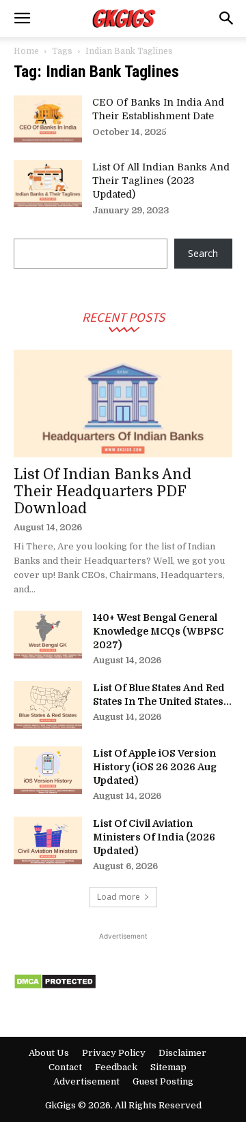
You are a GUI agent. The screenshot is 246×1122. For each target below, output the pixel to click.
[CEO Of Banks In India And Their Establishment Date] (48, 118)
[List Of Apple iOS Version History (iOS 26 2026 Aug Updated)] (48, 770)
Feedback (116, 1067)
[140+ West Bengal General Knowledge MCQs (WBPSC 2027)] (48, 634)
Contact (65, 1067)
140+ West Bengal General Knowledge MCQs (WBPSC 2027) (158, 631)
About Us (49, 1053)
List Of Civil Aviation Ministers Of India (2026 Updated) (154, 837)
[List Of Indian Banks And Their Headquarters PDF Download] (123, 403)
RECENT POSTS (123, 316)
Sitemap (168, 1067)
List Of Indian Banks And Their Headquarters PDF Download (102, 491)
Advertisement (86, 1081)
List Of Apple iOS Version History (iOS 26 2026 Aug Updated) (155, 767)
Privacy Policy (114, 1053)
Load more (118, 897)
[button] (22, 18)
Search (203, 253)
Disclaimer (182, 1053)
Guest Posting (163, 1081)
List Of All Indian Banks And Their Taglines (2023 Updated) (161, 181)
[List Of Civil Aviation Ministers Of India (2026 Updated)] (48, 840)
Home (26, 51)
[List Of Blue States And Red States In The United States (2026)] (48, 705)
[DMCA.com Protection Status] (55, 986)
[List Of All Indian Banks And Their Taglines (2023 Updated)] (48, 183)
